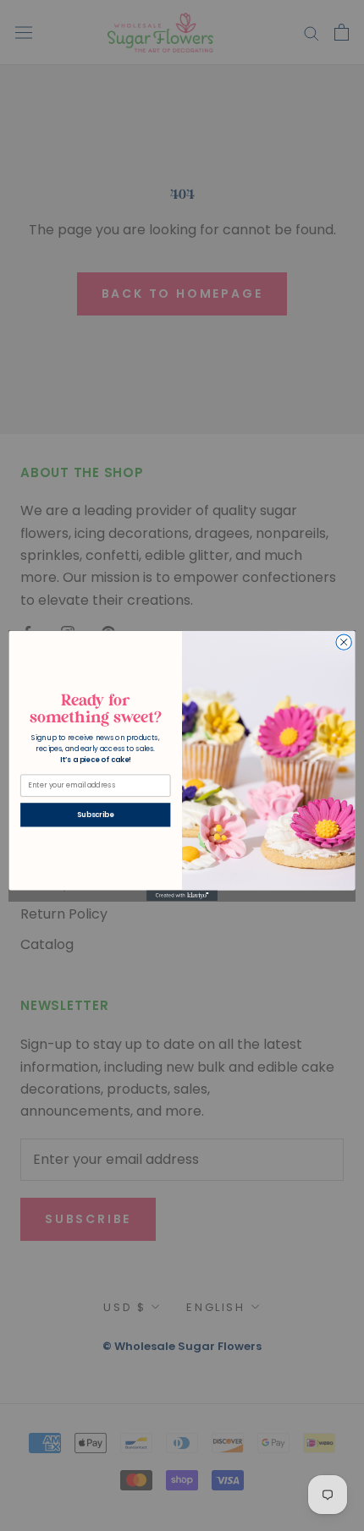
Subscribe (95, 814)
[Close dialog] (343, 642)
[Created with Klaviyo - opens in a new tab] (182, 895)
